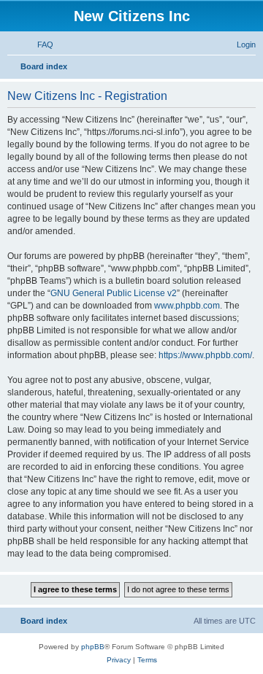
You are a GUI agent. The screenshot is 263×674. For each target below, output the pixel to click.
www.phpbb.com (187, 306)
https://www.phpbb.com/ (205, 355)
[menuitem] (38, 44)
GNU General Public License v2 (113, 293)
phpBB (92, 647)
